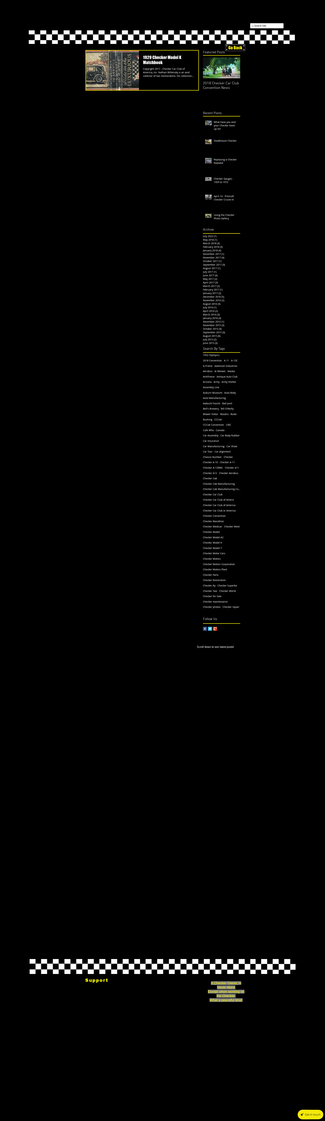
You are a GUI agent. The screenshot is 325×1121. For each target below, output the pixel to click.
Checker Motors (212, 558)
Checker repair (231, 606)
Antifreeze (209, 376)
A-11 (226, 360)
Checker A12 (210, 473)
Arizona (207, 381)
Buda (233, 414)
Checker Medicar (212, 526)
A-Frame (207, 366)
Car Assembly (210, 435)
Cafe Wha (208, 430)
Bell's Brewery (211, 408)
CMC (228, 424)
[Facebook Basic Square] (205, 629)
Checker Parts (211, 574)
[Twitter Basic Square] (210, 629)
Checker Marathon (213, 521)
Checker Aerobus (228, 473)
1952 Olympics (211, 355)
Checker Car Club (213, 494)
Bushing (207, 419)
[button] (277, 13)
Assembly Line (211, 387)
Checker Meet (232, 526)
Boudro (224, 414)
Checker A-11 (227, 462)
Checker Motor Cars (214, 553)
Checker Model (211, 532)
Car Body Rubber (230, 435)
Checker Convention (214, 515)
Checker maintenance (215, 601)
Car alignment (223, 451)
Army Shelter (229, 381)
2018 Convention (212, 360)
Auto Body (230, 392)
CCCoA (218, 419)
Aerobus (207, 371)
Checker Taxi (210, 591)
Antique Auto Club (227, 376)
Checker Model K (212, 542)
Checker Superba (227, 585)
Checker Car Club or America (219, 510)
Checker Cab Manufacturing (219, 483)
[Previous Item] (208, 68)
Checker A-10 (210, 462)
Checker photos (212, 606)
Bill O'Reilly (227, 408)
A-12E (234, 360)
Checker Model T (212, 548)
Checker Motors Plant (215, 569)
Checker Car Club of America (219, 505)
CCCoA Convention (213, 424)
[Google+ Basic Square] (215, 629)
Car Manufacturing (213, 446)
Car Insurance (211, 440)
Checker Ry (209, 585)
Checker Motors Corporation (219, 564)
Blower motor (210, 414)
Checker (228, 457)
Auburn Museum (212, 392)
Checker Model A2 (213, 537)
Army (217, 381)
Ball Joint (227, 403)
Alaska (231, 371)
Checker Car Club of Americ (218, 499)
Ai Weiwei (219, 371)
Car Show (231, 446)
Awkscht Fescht (211, 403)
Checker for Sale (212, 596)
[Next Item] (234, 68)
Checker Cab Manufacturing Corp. (221, 489)
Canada (220, 430)
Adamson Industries (225, 366)
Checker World (227, 591)
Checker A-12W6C (213, 467)
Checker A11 (232, 467)
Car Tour (208, 451)
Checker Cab (210, 478)
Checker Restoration (214, 580)
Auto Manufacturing (214, 398)
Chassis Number (212, 457)
